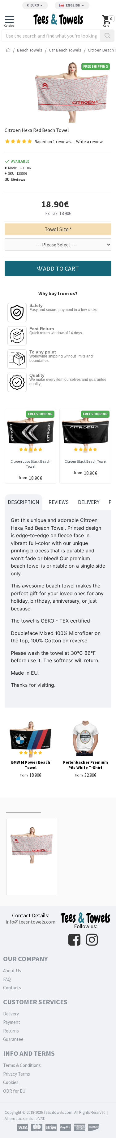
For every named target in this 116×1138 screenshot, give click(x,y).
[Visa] (22, 1127)
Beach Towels (29, 50)
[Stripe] (51, 1127)
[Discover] (93, 1127)
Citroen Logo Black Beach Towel (30, 464)
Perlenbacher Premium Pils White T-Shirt (85, 765)
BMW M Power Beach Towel (30, 765)
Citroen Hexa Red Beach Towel (31, 874)
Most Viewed (60, 806)
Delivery (88, 502)
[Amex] (79, 1127)
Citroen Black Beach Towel (85, 461)
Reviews (59, 502)
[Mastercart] (36, 1127)
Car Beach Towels (65, 50)
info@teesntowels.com (30, 922)
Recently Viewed (23, 806)
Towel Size (57, 229)
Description (23, 502)
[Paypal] (65, 1127)
